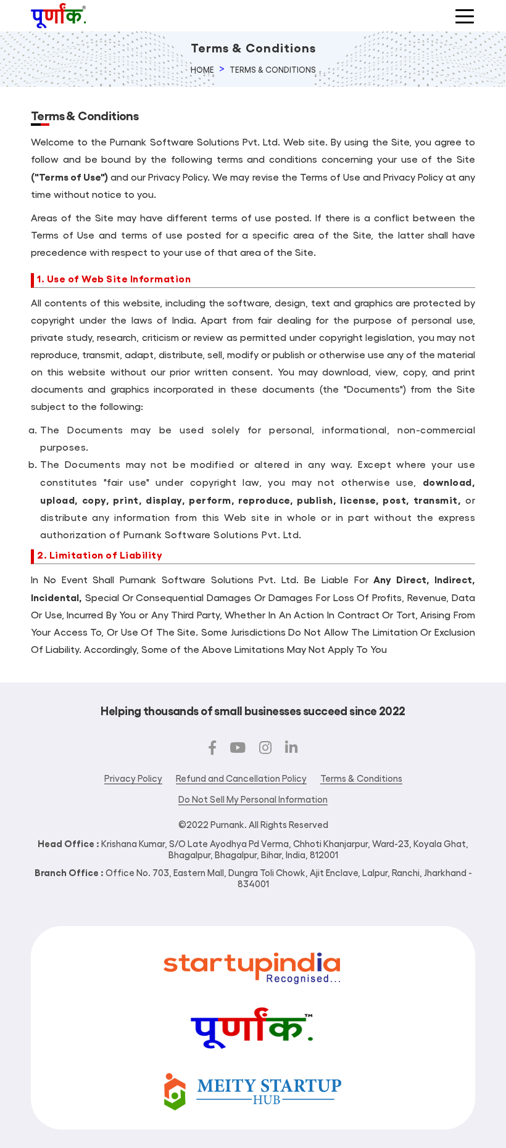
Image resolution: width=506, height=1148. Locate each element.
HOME (202, 69)
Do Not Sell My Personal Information (253, 799)
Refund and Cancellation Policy (241, 778)
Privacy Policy (133, 778)
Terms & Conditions (273, 69)
